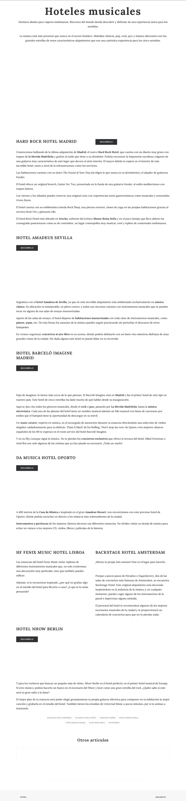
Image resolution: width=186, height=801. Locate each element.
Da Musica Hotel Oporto (85, 718)
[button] (158, 5)
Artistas (34, 5)
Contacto (103, 5)
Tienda (118, 5)
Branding (86, 5)
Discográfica (68, 5)
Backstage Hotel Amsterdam (59, 718)
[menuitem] (34, 5)
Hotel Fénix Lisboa (97, 723)
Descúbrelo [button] (106, 142)
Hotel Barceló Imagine (75, 723)
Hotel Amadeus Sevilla (128, 718)
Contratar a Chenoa (140, 5)
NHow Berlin (114, 723)
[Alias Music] (18, 6)
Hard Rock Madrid (107, 718)
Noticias (49, 5)
